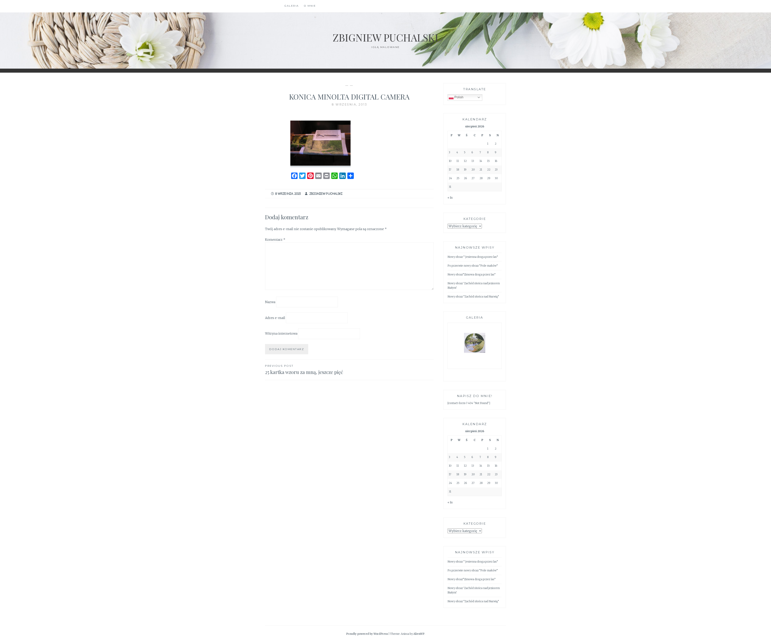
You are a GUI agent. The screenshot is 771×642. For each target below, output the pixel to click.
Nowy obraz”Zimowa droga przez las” (472, 274)
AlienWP (418, 634)
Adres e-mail (275, 318)
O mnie (310, 5)
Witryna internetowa (281, 333)
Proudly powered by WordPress (367, 634)
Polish (458, 97)
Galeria (291, 5)
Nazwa (270, 302)
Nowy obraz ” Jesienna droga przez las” (473, 257)
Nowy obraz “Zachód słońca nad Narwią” (473, 296)
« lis (450, 197)
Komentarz (275, 240)
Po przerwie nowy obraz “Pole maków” (473, 265)
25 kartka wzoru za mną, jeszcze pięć (304, 369)
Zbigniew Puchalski (385, 37)
